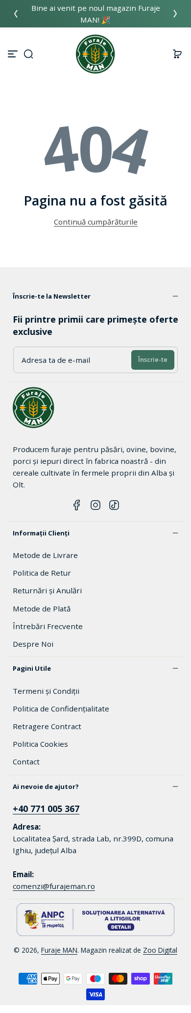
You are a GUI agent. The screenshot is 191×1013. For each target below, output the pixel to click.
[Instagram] (95, 505)
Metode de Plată (42, 608)
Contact (26, 761)
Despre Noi (33, 644)
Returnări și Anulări (47, 590)
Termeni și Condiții (46, 691)
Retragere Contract (47, 726)
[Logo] (95, 54)
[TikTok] (114, 505)
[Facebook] (77, 505)
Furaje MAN (59, 950)
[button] (28, 54)
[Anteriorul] (16, 14)
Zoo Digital (160, 950)
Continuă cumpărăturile (96, 222)
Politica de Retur (42, 573)
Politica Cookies (40, 744)
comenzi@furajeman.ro (54, 886)
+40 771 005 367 (46, 808)
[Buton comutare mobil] (14, 54)
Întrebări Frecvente (48, 626)
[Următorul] (175, 14)
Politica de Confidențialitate (61, 708)
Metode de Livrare (45, 555)
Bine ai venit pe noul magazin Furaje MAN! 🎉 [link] (95, 14)
